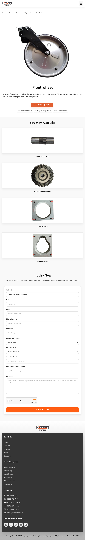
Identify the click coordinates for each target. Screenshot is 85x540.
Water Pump (8, 471)
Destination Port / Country (15, 366)
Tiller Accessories (10, 481)
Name (8, 300)
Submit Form (42, 410)
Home (6, 442)
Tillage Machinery (10, 467)
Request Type (11, 347)
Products (7, 446)
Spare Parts (8, 484)
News (6, 452)
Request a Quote (42, 105)
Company (9, 328)
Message (9, 376)
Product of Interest (13, 338)
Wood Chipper (8, 474)
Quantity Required (12, 357)
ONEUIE (77, 536)
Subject (9, 290)
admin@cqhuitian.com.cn (14, 513)
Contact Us (7, 456)
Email (8, 309)
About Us (7, 449)
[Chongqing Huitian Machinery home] (7, 3)
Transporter (8, 477)
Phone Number (11, 319)
